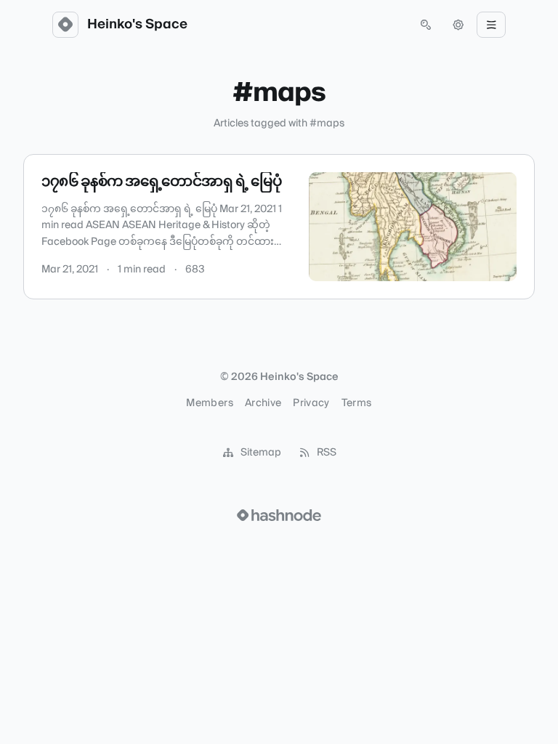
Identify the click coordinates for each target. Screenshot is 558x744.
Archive (263, 403)
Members (209, 403)
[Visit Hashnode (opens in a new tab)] (279, 515)
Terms (356, 403)
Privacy (311, 403)
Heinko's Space (137, 25)
